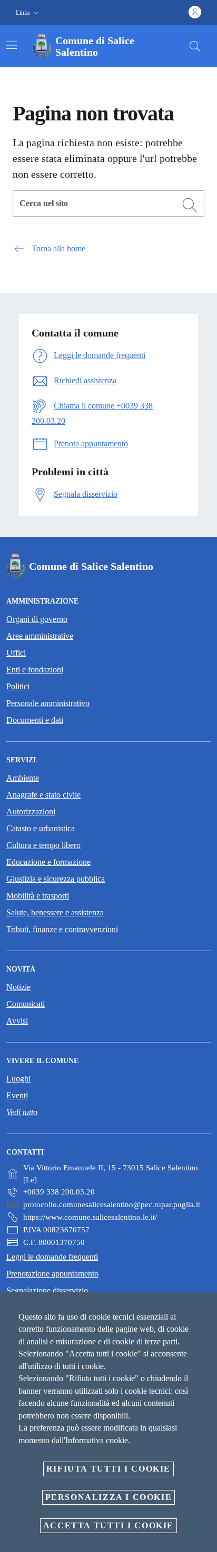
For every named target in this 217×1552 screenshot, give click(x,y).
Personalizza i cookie (108, 1497)
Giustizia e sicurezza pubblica (55, 878)
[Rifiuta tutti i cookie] (205, 1308)
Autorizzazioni (30, 811)
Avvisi (17, 1020)
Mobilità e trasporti (37, 895)
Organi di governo (36, 619)
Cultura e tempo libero (43, 845)
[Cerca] (195, 46)
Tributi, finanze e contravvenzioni (62, 929)
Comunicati (25, 1003)
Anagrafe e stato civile (43, 794)
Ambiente (22, 777)
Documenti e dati (34, 720)
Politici (17, 686)
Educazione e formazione (48, 861)
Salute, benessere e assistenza (55, 912)
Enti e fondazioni (34, 669)
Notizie (18, 987)
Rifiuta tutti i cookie (108, 1468)
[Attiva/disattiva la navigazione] (11, 45)
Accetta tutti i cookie (108, 1525)
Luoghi (18, 1078)
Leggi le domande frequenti (52, 1256)
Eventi (17, 1095)
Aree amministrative (39, 635)
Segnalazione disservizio (47, 1290)
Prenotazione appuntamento (52, 1273)
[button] (28, 13)
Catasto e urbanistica (40, 828)
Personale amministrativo (48, 703)
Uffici (16, 652)
